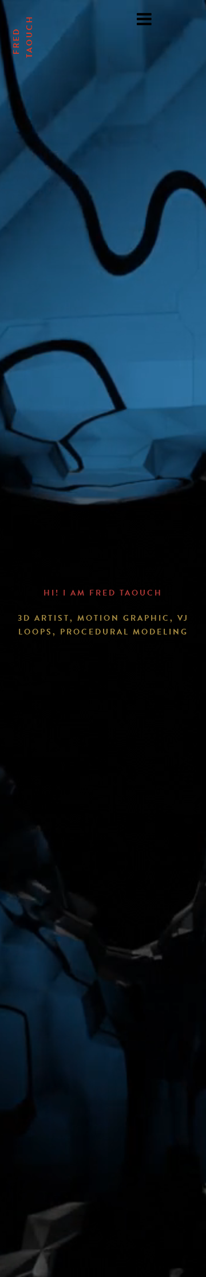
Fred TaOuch (22, 36)
